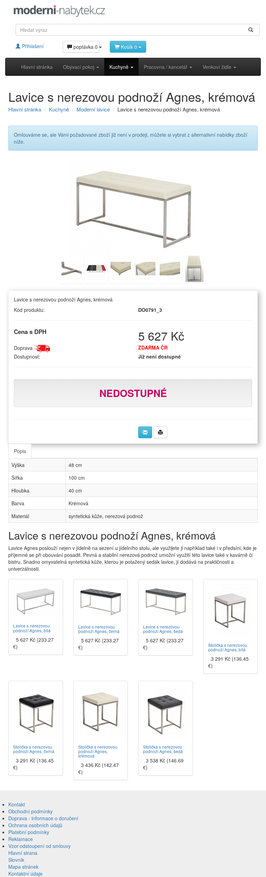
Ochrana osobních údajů (35, 825)
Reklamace (20, 838)
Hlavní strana (22, 852)
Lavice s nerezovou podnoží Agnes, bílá (32, 628)
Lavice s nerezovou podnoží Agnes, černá (98, 629)
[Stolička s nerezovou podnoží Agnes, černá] (35, 712)
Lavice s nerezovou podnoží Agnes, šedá (163, 629)
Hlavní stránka (37, 66)
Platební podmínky (28, 832)
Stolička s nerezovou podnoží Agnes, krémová (97, 751)
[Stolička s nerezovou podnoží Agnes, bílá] (230, 610)
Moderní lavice (93, 109)
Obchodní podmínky (30, 811)
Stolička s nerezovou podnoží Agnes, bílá (227, 647)
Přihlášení (32, 46)
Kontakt (16, 804)
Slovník (16, 859)
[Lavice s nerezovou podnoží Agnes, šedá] (165, 600)
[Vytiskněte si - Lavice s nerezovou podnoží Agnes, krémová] (160, 432)
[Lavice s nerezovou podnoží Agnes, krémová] (133, 205)
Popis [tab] (20, 450)
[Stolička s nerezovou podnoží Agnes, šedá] (165, 712)
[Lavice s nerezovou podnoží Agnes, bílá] (35, 600)
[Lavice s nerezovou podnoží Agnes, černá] (100, 600)
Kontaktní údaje (25, 873)
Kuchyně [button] (119, 66)
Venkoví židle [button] (218, 66)
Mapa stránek (23, 866)
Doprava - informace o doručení (43, 818)
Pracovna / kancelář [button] (166, 66)
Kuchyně (59, 109)
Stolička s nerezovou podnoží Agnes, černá (33, 749)
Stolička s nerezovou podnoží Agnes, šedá (163, 749)
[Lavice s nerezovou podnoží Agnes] (71, 267)
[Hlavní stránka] (59, 11)
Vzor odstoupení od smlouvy (39, 845)
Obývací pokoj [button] (79, 66)
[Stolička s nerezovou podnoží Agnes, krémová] (100, 712)
